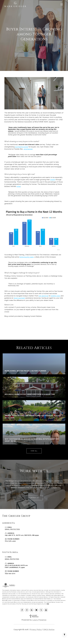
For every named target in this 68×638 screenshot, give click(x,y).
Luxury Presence (39, 620)
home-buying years (26, 257)
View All (34, 451)
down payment (19, 298)
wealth (52, 179)
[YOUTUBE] (36, 610)
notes (19, 186)
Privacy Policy (36, 629)
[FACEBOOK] (22, 610)
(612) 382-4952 (10, 541)
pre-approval (43, 296)
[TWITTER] (41, 610)
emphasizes (28, 149)
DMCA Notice (48, 629)
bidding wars (55, 296)
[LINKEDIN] (31, 610)
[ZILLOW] (46, 610)
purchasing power (21, 147)
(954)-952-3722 (10, 573)
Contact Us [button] (34, 497)
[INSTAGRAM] (27, 610)
